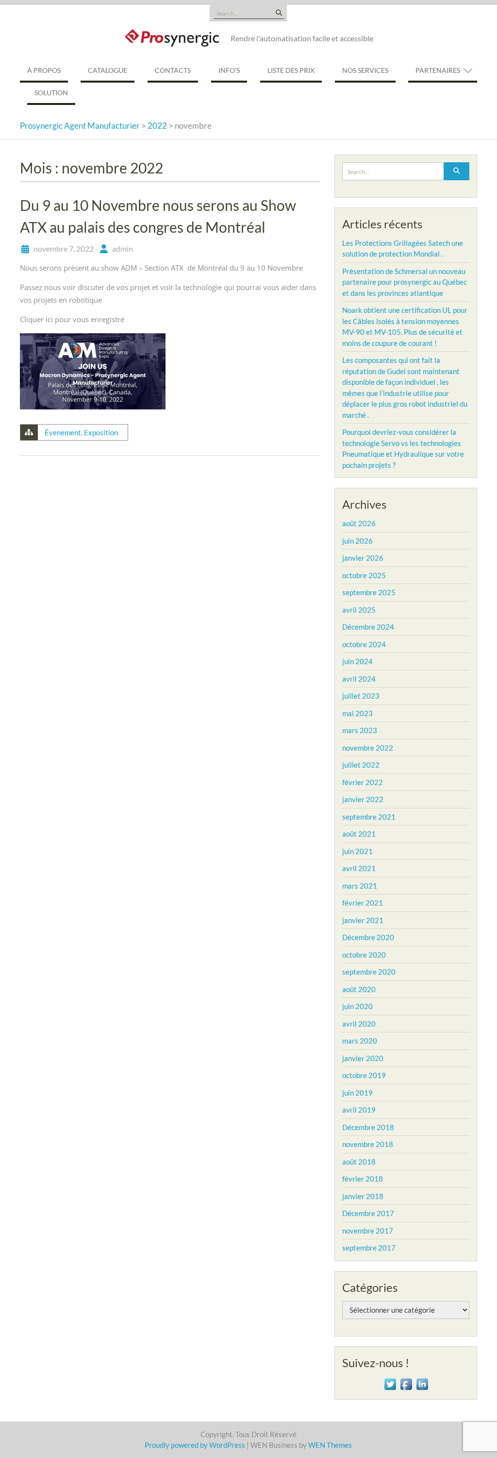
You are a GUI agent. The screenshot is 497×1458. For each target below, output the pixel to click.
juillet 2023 (361, 695)
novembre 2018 (367, 1144)
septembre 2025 (369, 592)
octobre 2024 (364, 644)
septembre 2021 (369, 816)
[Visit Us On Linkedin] (422, 1382)
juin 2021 (357, 851)
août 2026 (359, 523)
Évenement (63, 432)
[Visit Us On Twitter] (390, 1382)
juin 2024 (357, 661)
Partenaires (437, 70)
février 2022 (362, 782)
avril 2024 (359, 678)
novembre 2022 (367, 747)
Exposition (101, 432)
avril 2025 (359, 609)
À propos (44, 70)
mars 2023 (359, 730)
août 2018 (359, 1161)
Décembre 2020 (368, 937)
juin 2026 (357, 540)
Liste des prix (291, 70)
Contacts (173, 70)
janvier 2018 (362, 1196)
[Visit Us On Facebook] (406, 1382)
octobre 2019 (364, 1075)
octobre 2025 (364, 575)
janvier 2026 (362, 557)
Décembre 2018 (368, 1127)
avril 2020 (359, 1023)
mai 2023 (357, 713)
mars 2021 (359, 885)
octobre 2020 (364, 954)
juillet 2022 (361, 764)
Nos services (365, 70)
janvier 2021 (362, 920)
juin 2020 (357, 1006)
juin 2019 (357, 1092)
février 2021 (362, 902)
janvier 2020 (362, 1058)
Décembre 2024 (368, 626)
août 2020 (359, 989)
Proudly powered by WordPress (195, 1445)
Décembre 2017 (368, 1213)
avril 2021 (359, 868)
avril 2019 (359, 1109)
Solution (51, 92)
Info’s (229, 70)
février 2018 (362, 1178)
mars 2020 (359, 1040)
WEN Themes (330, 1445)
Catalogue (107, 70)
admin (122, 248)
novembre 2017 (367, 1230)
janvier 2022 (362, 799)
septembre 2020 (369, 971)
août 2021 (359, 833)
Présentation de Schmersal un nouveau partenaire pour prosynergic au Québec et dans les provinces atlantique (404, 282)
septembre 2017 (369, 1247)
